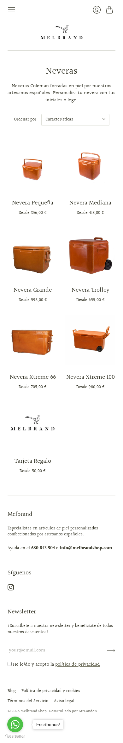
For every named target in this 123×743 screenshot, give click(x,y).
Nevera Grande (33, 290)
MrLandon (88, 711)
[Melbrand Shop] (61, 32)
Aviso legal (64, 701)
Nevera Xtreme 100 (90, 377)
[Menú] (11, 9)
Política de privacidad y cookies (50, 691)
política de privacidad (77, 664)
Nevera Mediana (90, 203)
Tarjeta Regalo (33, 461)
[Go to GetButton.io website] (15, 737)
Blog (12, 691)
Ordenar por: (26, 119)
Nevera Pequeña (32, 203)
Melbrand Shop (33, 711)
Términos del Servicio (28, 701)
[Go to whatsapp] (15, 724)
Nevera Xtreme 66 (33, 377)
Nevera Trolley (90, 290)
